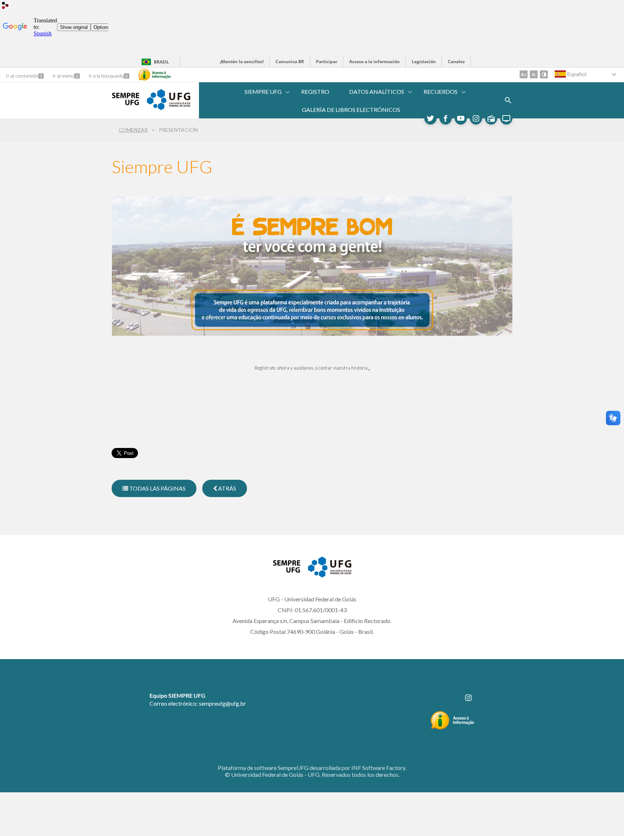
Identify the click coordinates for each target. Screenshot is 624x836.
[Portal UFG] (168, 108)
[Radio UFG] (491, 118)
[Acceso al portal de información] (452, 727)
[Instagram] (476, 118)
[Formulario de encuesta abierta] (508, 100)
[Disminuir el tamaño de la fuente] (534, 74)
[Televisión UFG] (506, 118)
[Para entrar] (5, 6)
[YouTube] (461, 118)
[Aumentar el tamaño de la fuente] (524, 74)
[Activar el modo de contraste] (544, 74)
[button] (263, 91)
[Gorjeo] (430, 118)
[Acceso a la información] (154, 75)
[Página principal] (126, 105)
